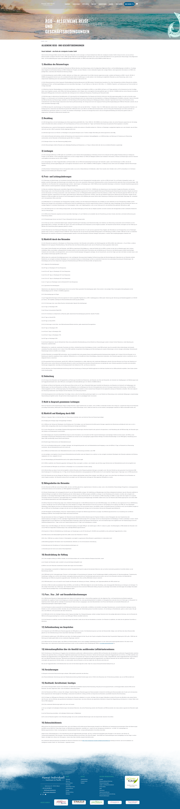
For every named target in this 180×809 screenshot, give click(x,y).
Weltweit (82, 783)
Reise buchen (119, 4)
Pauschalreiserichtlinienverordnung (107, 793)
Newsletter (68, 784)
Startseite (67, 4)
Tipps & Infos (85, 4)
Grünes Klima (102, 786)
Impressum (101, 790)
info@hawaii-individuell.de (50, 790)
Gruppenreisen (84, 781)
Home (42, 41)
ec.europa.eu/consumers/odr (106, 643)
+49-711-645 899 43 (47, 788)
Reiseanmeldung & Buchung (105, 781)
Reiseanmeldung (69, 792)
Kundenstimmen (102, 4)
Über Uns (93, 4)
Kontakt (111, 4)
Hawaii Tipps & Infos (70, 786)
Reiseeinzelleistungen (104, 795)
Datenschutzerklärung (104, 792)
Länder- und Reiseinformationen (106, 784)
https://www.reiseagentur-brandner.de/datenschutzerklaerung (96, 740)
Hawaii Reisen (76, 4)
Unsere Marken (69, 783)
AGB (100, 788)
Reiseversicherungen (104, 783)
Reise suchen (128, 4)
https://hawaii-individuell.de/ (49, 792)
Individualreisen (84, 779)
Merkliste (68, 793)
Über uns (68, 781)
